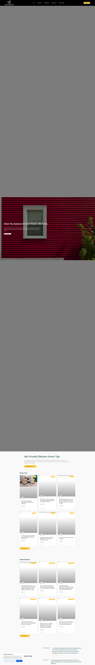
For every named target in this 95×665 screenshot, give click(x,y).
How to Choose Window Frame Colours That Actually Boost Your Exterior (28, 623)
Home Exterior (46, 2)
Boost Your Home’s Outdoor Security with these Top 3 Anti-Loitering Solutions (66, 623)
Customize (6, 660)
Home (34, 2)
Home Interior (54, 2)
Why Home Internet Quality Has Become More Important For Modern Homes (47, 500)
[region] (13, 658)
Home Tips (39, 2)
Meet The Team (61, 2)
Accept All (19, 660)
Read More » (42, 504)
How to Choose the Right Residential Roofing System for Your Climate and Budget (47, 587)
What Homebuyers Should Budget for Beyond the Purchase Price (46, 539)
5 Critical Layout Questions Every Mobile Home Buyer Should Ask (28, 537)
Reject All (12, 660)
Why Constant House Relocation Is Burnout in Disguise (27, 502)
